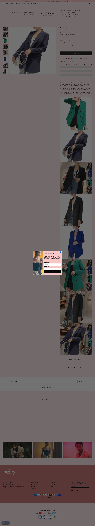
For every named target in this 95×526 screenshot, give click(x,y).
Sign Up (52, 271)
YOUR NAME (47, 262)
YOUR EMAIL (47, 266)
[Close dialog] (61, 252)
